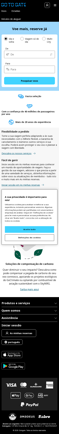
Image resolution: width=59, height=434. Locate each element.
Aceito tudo (29, 229)
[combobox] (29, 54)
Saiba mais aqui (29, 289)
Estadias (15, 10)
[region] (29, 217)
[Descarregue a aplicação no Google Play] (13, 366)
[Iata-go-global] (12, 416)
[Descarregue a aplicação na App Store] (13, 355)
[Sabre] (44, 416)
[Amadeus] (27, 417)
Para (7, 63)
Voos (3, 10)
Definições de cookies (29, 237)
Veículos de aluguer (11, 18)
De (6, 48)
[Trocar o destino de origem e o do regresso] (51, 54)
